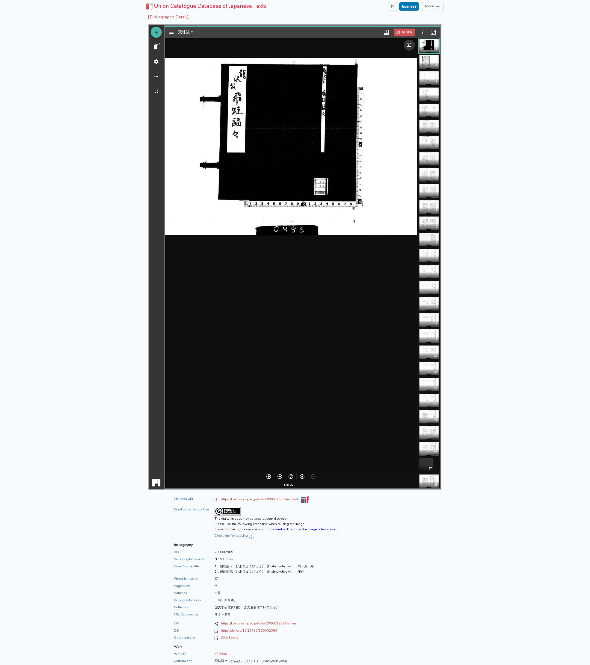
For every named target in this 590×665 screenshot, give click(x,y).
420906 (221, 653)
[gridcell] (206, 6)
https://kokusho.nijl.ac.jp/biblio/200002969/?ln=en (258, 623)
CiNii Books (229, 637)
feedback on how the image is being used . (307, 529)
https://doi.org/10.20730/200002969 (249, 630)
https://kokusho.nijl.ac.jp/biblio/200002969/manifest (260, 499)
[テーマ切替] (392, 6)
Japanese (409, 6)
